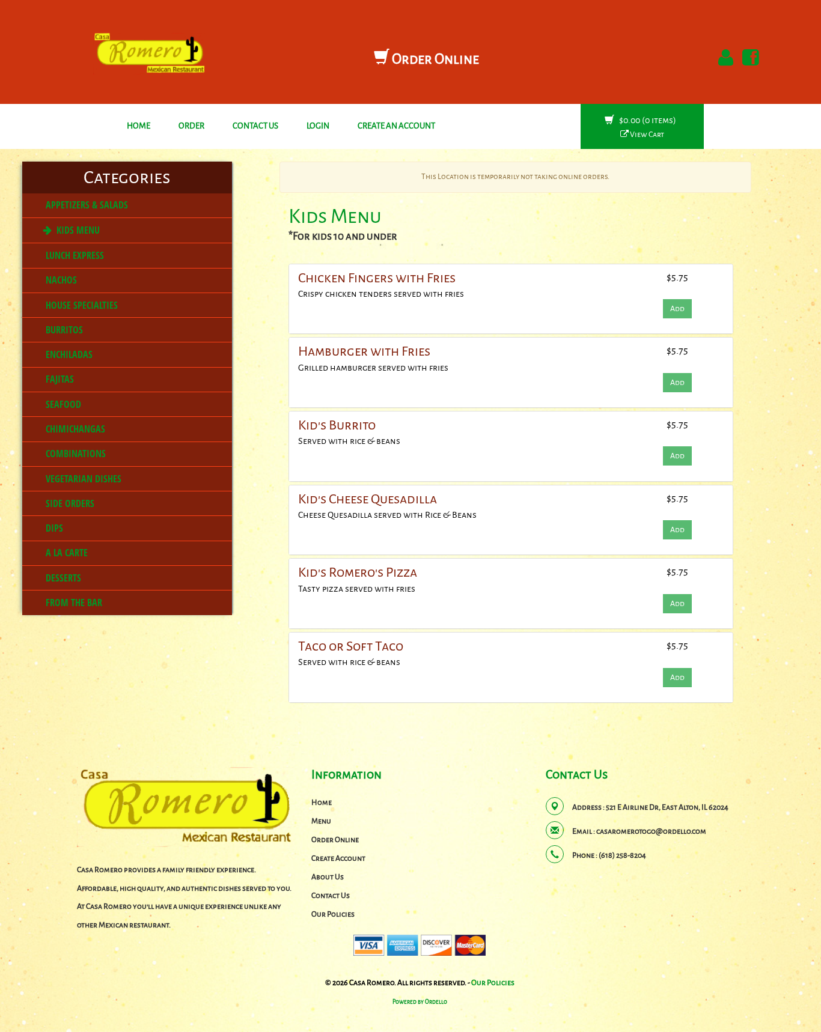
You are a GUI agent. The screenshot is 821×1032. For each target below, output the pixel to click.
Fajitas (58, 379)
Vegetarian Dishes (82, 478)
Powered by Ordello (419, 1002)
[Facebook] (748, 57)
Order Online (434, 59)
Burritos (63, 329)
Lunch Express (73, 255)
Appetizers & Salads (85, 204)
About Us (327, 877)
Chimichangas (74, 429)
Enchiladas (68, 354)
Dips (53, 528)
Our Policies (333, 914)
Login (318, 125)
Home (138, 125)
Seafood (62, 404)
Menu (321, 821)
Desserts (62, 577)
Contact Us (255, 125)
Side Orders (68, 503)
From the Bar (72, 602)
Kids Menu (77, 230)
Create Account (338, 858)
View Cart (646, 134)
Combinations (74, 453)
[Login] (723, 57)
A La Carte (65, 552)
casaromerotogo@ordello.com (651, 831)
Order (191, 125)
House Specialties (80, 305)
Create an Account (396, 125)
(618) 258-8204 (622, 855)
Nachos (60, 280)
